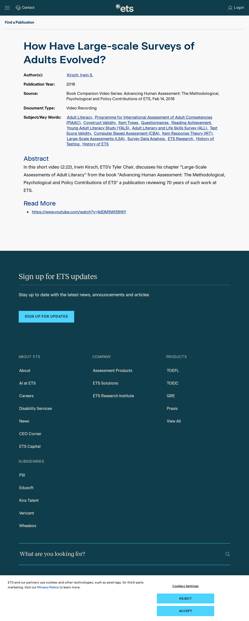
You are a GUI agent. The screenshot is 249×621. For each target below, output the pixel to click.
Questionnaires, (155, 122)
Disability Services (35, 408)
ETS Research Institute (113, 396)
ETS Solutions (105, 383)
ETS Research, (181, 138)
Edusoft (26, 488)
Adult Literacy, (80, 117)
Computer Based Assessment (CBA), (127, 133)
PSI (22, 475)
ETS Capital (30, 446)
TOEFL (173, 370)
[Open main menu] (7, 8)
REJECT (185, 598)
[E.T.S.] (124, 7)
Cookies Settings (185, 586)
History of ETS (95, 144)
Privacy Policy (48, 587)
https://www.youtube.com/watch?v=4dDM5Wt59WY (79, 212)
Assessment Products (112, 370)
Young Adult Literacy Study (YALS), (99, 128)
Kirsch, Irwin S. (80, 75)
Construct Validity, (100, 122)
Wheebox (27, 525)
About (24, 370)
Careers (26, 396)
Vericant (26, 513)
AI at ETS (27, 383)
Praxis (172, 408)
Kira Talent (29, 500)
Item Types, (129, 122)
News (24, 421)
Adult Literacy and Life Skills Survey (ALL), (170, 128)
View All (174, 421)
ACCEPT (185, 611)
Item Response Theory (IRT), (187, 133)
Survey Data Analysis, (147, 138)
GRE (171, 396)
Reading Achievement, (191, 122)
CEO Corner (30, 434)
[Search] (228, 554)
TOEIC (172, 383)
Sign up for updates (46, 317)
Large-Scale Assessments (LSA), (96, 138)
